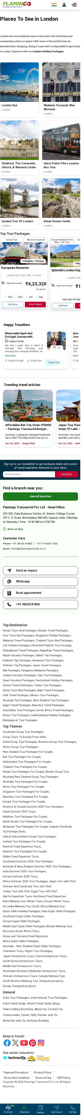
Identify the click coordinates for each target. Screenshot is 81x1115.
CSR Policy (63, 1077)
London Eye (10, 105)
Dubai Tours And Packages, (20, 690)
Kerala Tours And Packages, (20, 630)
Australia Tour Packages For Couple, (25, 781)
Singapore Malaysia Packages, (40, 670)
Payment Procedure (16, 1072)
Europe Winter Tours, (57, 901)
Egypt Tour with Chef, (44, 891)
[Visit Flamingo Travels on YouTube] (24, 1043)
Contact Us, (55, 1009)
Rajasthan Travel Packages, (57, 650)
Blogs (56, 1003)
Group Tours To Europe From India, (24, 737)
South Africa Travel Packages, (55, 710)
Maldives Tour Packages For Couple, (25, 816)
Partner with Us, (47, 1015)
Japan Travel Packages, (47, 665)
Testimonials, (11, 1015)
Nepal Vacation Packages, (19, 655)
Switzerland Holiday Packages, (54, 680)
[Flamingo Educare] (38, 1058)
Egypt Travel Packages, (17, 705)
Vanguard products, (51, 981)
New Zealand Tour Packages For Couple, (28, 751)
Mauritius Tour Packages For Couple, (25, 796)
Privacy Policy (42, 1072)
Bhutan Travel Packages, (53, 630)
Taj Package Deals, (14, 831)
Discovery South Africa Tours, (21, 931)
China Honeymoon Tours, (51, 956)
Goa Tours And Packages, (19, 635)
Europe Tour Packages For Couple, (24, 801)
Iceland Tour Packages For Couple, (24, 841)
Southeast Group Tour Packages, (23, 732)
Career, (25, 1015)
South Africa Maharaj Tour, (48, 906)
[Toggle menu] (74, 5)
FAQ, (34, 1015)
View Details (35, 304)
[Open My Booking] (64, 5)
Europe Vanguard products (19, 986)
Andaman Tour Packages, (48, 660)
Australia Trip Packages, (17, 700)
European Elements (15, 268)
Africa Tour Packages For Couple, (23, 786)
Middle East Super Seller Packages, (24, 926)
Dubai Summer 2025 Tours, (19, 811)
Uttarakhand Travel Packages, (21, 650)
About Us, (40, 1009)
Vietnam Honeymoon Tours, (20, 976)
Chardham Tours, (13, 951)
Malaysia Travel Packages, (19, 640)
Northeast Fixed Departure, (49, 896)
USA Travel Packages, (16, 695)
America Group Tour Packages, (57, 742)
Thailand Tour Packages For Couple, (25, 767)
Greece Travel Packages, (18, 685)
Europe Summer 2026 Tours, (20, 876)
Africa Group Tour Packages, (20, 747)
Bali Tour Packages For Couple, (22, 757)
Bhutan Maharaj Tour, (60, 926)
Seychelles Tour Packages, (19, 710)
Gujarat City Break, (61, 826)
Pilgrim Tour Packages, (39, 951)
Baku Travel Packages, (51, 690)
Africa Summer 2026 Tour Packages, (25, 881)
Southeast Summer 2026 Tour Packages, (28, 861)
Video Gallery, (11, 1009)
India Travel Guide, (14, 1003)
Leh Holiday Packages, (17, 645)
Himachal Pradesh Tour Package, (51, 645)
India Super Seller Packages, (58, 911)
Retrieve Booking (38, 1020)
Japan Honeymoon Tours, (19, 956)
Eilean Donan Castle (57, 221)
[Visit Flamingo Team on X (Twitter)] (15, 1043)
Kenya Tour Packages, (16, 715)
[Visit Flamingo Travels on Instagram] (41, 1043)
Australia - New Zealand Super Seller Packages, (32, 946)
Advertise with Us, (14, 1020)
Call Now (13, 304)
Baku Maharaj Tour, (14, 901)
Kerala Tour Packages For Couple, (24, 771)
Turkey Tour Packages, (48, 685)
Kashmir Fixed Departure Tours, (22, 846)
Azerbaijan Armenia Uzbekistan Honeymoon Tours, (34, 971)
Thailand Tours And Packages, (54, 640)
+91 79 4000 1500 (47, 543)
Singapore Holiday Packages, (53, 635)
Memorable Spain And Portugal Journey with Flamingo (18, 337)
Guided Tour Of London (17, 221)
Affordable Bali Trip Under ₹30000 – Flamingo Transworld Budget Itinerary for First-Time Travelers (28, 427)
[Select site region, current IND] (54, 5)
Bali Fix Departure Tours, (18, 896)
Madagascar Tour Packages (20, 720)
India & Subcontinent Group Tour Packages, (30, 836)
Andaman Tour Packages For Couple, (26, 826)
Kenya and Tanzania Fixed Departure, (25, 936)
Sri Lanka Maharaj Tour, (17, 906)
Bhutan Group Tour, (57, 771)
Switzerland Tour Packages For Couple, (27, 761)
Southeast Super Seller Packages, (23, 916)
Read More (10, 355)
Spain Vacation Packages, (19, 680)
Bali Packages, (12, 670)
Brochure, (27, 1009)
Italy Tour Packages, (50, 675)
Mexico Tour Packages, (44, 695)
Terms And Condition (17, 1077)
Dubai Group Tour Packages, (20, 742)
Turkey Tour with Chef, (17, 891)
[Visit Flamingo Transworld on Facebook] (7, 1043)
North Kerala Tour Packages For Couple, (27, 821)
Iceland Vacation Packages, (20, 675)
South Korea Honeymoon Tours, (23, 961)
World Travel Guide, (39, 1003)
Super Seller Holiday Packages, (22, 911)
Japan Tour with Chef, (62, 881)
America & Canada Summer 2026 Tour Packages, (33, 806)
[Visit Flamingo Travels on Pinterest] (32, 1043)
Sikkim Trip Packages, (49, 655)
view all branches (40, 496)
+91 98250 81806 (22, 543)
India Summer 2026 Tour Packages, (25, 871)
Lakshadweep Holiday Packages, (51, 715)
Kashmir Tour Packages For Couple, (25, 851)
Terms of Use (43, 1077)
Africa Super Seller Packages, (21, 941)
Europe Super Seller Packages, (21, 921)
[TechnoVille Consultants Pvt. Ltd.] (14, 1058)
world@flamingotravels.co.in (28, 548)
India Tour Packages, (16, 997)
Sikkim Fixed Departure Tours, (21, 856)
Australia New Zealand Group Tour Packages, (31, 776)
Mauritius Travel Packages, (48, 705)
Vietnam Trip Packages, (17, 665)
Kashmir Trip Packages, (17, 660)
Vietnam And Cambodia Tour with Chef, (27, 886)
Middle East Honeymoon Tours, (22, 966)
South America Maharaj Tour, (21, 981)
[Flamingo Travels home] (17, 5)
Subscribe (66, 474)
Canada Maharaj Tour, (51, 976)
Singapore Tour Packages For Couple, (26, 791)
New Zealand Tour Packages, (51, 700)
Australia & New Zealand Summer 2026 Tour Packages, (37, 866)
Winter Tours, (35, 901)
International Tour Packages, (49, 997)
